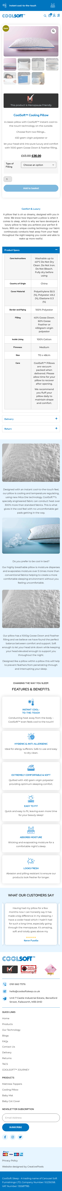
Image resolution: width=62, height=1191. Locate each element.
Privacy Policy (10, 1160)
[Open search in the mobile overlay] (45, 16)
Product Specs (11, 250)
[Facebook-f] (5, 1137)
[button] (53, 31)
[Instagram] (13, 1137)
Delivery (9, 419)
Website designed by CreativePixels (23, 1166)
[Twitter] (20, 1137)
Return (8, 428)
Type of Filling (10, 165)
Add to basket (31, 188)
